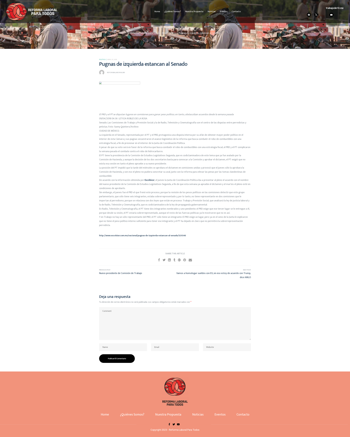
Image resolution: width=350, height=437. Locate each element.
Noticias (212, 11)
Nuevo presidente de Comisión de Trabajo (137, 274)
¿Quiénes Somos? (172, 11)
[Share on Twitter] (164, 260)
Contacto (236, 11)
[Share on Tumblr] (174, 260)
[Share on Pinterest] (184, 260)
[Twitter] (174, 424)
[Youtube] (331, 15)
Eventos (224, 11)
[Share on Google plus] (179, 260)
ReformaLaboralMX (116, 72)
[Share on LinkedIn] (169, 260)
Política (102, 59)
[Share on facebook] (159, 260)
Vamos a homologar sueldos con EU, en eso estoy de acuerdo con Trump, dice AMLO (213, 274)
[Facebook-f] (169, 424)
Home (157, 11)
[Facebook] (309, 15)
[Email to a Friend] (190, 260)
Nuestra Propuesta (194, 11)
